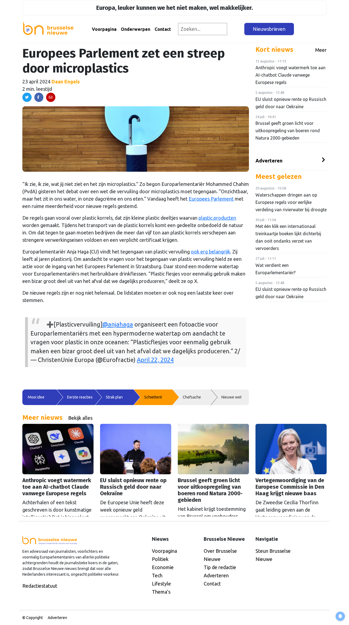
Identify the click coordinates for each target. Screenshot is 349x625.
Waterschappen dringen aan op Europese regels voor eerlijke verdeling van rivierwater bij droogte (291, 202)
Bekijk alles (80, 418)
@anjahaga (118, 324)
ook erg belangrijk (210, 251)
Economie (163, 567)
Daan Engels (66, 81)
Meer (321, 50)
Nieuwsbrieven (269, 29)
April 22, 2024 (155, 360)
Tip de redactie (220, 567)
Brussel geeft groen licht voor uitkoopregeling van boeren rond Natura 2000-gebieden (287, 130)
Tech (157, 575)
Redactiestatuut (39, 585)
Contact (163, 29)
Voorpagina (104, 29)
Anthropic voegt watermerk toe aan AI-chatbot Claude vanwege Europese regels (290, 75)
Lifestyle (161, 583)
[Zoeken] (236, 29)
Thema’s (161, 591)
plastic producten (217, 218)
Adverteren (268, 160)
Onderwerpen (135, 29)
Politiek (160, 559)
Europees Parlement (211, 198)
